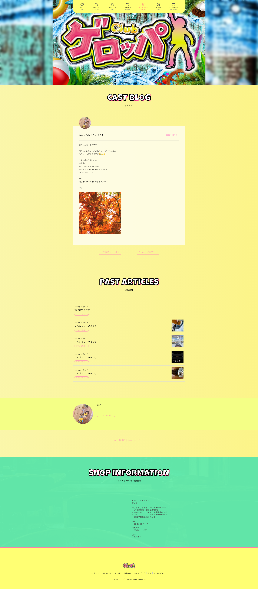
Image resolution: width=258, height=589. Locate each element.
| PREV (111, 251)
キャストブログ (139, 573)
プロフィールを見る (105, 415)
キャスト (118, 573)
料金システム (107, 573)
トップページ (94, 573)
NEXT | (147, 251)
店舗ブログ (127, 573)
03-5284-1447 (141, 524)
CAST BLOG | (128, 439)
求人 (149, 573)
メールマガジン (159, 573)
